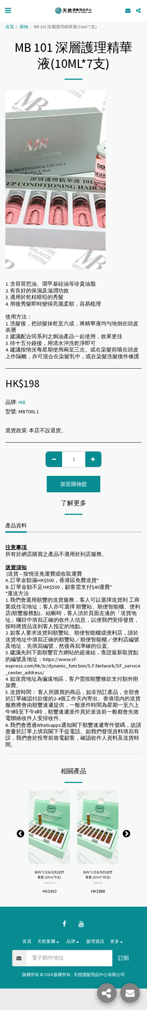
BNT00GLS (50, 883)
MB (21, 402)
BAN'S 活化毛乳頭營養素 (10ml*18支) (97, 875)
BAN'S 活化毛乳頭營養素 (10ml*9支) (49, 875)
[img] (49, 827)
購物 (24, 26)
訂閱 (123, 958)
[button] (8, 10)
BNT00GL (98, 883)
